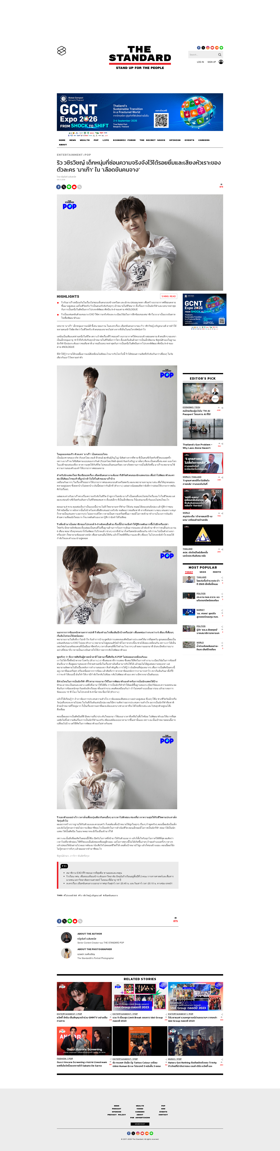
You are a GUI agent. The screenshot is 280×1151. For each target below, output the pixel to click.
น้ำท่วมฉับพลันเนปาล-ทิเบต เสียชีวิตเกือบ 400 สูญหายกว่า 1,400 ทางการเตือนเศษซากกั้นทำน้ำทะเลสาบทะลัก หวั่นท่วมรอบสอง (207, 647)
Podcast (116, 1109)
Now (163, 1109)
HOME (62, 140)
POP (96, 140)
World (186, 477)
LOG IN (200, 61)
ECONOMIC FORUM (124, 140)
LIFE (106, 140)
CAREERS (204, 140)
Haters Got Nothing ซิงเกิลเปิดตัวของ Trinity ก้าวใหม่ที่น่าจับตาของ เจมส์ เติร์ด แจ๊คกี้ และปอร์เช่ (192, 1064)
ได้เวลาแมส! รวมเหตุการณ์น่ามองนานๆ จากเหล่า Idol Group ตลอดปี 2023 (192, 1019)
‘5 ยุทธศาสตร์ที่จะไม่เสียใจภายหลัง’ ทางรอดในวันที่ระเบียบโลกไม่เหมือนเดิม (196, 482)
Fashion (61, 1059)
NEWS (72, 140)
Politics (201, 594)
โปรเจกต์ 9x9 (71, 895)
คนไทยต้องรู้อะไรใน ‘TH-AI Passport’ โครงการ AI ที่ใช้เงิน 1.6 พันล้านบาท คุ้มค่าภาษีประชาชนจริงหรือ (197, 412)
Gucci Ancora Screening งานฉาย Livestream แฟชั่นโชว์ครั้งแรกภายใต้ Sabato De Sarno (82, 1064)
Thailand (196, 477)
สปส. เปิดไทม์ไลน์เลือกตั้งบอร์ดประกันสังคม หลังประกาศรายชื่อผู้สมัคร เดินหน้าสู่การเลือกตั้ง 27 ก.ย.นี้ (196, 554)
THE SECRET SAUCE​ (152, 140)
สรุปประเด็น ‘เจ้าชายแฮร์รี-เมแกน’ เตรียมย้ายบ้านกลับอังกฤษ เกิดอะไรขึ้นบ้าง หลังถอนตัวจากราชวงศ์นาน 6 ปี (197, 518)
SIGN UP (212, 61)
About (140, 1115)
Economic (188, 407)
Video (140, 1109)
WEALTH (85, 140)
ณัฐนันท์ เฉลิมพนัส (68, 176)
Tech (197, 407)
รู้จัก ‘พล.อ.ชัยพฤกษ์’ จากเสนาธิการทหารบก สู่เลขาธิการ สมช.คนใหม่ (208, 631)
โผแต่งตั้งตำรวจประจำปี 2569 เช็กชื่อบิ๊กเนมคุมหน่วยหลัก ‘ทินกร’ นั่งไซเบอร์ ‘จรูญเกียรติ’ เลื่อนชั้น (208, 582)
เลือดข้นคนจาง (111, 895)
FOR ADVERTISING (140, 1117)
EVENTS (189, 140)
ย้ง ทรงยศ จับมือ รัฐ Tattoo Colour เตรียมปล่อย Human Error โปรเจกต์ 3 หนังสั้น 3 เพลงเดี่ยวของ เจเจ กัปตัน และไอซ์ (137, 1064)
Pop (163, 1106)
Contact (163, 1115)
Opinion (116, 1112)
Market (201, 610)
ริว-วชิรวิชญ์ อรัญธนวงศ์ (90, 895)
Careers (140, 1112)
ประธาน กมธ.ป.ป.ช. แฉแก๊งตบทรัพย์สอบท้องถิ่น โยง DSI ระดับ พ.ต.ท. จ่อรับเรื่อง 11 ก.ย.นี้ (208, 598)
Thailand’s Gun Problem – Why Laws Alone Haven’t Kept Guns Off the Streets (197, 446)
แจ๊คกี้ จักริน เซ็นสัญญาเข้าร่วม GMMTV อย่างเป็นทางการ (82, 1019)
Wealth (140, 1106)
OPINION (175, 140)
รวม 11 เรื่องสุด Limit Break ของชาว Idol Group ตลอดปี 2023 (138, 1019)
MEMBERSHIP (140, 1124)
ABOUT (63, 145)
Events (163, 1112)
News (116, 1106)
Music (171, 1059)
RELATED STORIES (140, 978)
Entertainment (70, 155)
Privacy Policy (116, 1115)
